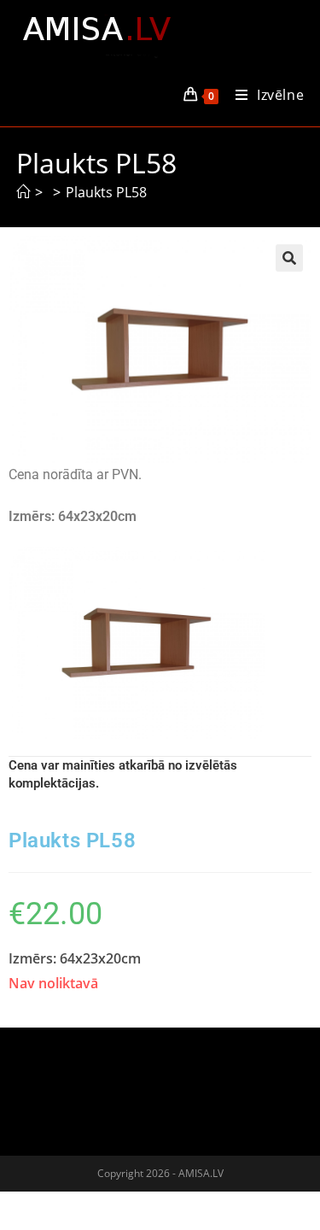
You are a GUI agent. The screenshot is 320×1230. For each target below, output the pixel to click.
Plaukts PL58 (106, 192)
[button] (289, 258)
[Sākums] (23, 192)
